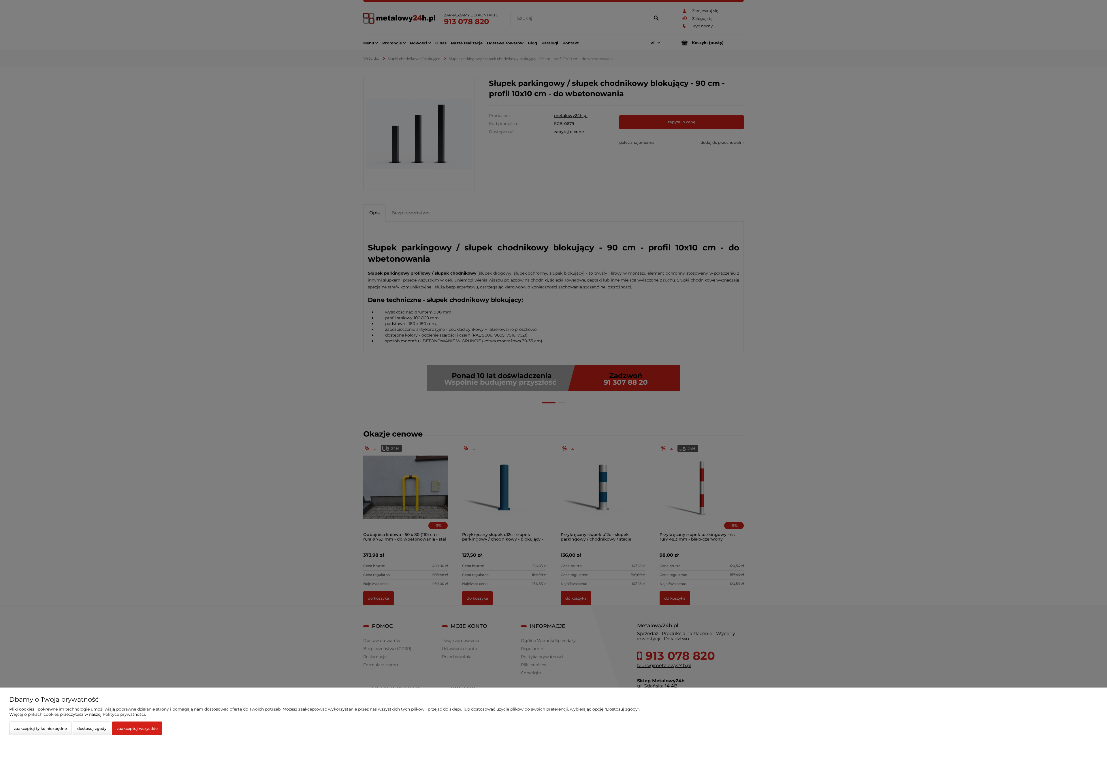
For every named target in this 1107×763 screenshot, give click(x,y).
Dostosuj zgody (91, 728)
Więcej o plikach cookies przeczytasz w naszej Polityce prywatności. (77, 714)
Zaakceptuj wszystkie (137, 728)
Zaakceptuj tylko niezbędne (40, 728)
